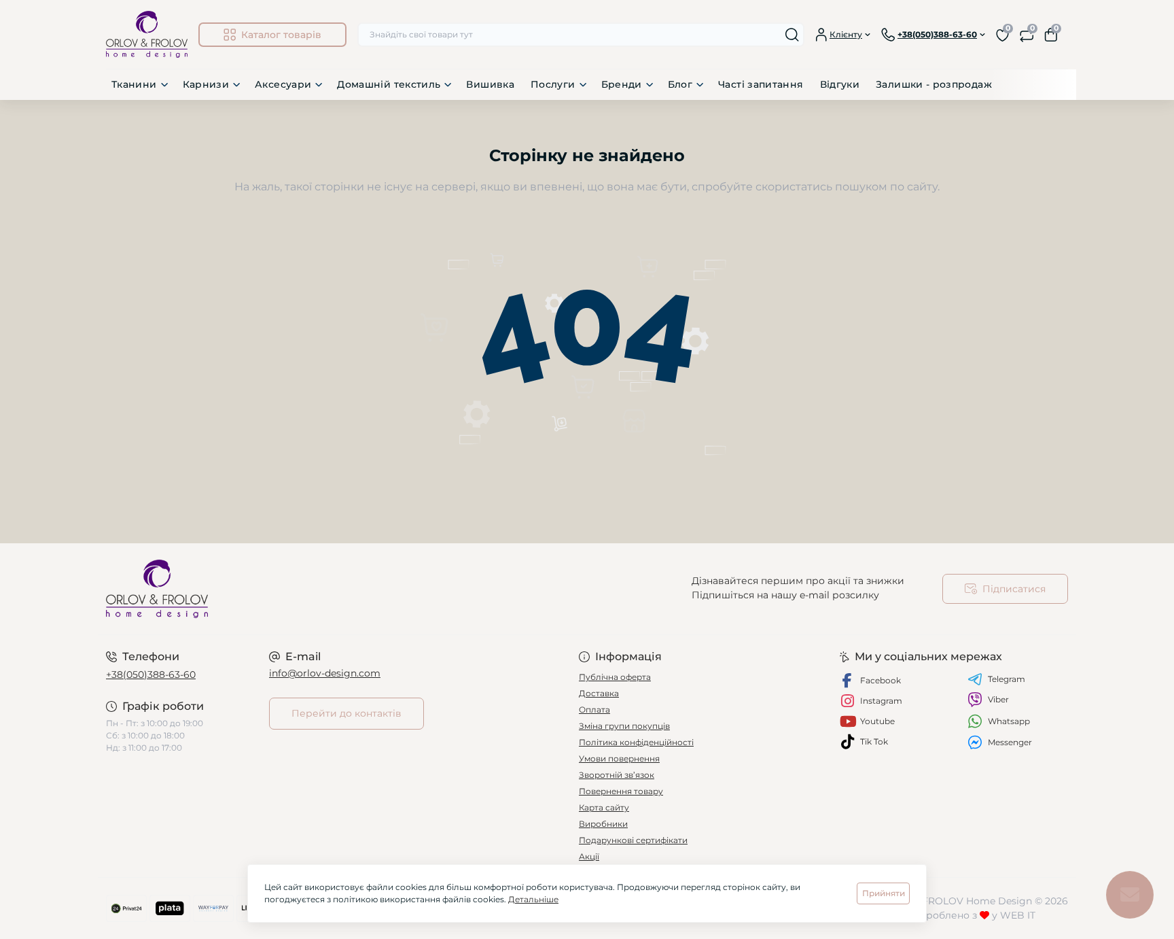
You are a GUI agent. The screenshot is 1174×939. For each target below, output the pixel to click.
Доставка (599, 693)
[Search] (792, 34)
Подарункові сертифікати (633, 840)
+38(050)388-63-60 (151, 674)
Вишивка (490, 84)
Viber (998, 699)
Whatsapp (1009, 721)
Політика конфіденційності (636, 742)
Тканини (134, 84)
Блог (680, 84)
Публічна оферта (615, 677)
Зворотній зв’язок (616, 775)
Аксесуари (283, 84)
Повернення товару (621, 791)
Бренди (621, 84)
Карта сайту (604, 807)
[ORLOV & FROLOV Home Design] (342, 589)
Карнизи (206, 84)
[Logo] (147, 34)
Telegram (1006, 679)
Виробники (603, 824)
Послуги (553, 84)
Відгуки (840, 84)
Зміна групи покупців (624, 726)
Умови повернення (619, 758)
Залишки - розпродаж (934, 84)
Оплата (594, 709)
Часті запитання (760, 84)
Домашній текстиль (388, 84)
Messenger (1010, 742)
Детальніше (533, 899)
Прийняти (883, 893)
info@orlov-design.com (324, 673)
